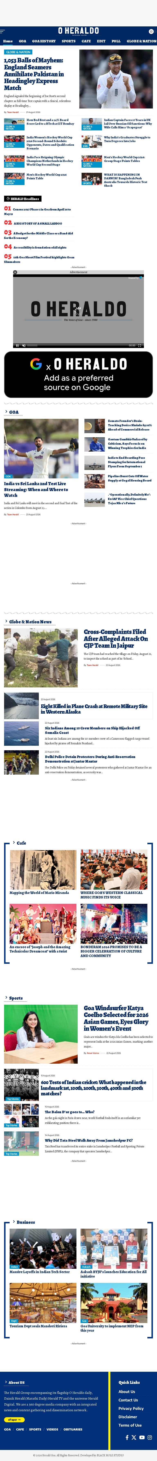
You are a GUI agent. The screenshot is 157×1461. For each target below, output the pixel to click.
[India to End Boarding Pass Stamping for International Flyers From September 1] (94, 463)
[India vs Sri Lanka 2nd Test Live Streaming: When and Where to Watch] (41, 448)
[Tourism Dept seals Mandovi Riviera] (43, 1303)
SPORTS (87, 183)
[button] (3, 31)
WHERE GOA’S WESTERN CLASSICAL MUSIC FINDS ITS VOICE (112, 895)
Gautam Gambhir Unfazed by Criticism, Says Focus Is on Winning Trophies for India (127, 443)
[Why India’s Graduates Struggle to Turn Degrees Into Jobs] (92, 142)
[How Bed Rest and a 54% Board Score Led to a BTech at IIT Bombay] (14, 124)
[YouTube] (142, 1437)
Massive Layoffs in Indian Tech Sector (40, 1271)
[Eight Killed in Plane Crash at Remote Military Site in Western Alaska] (21, 706)
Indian (14, 1266)
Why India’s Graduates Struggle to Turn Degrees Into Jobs (127, 139)
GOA (8, 476)
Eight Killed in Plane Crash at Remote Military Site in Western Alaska (94, 709)
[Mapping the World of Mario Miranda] (43, 870)
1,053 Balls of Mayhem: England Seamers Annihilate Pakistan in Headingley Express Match (34, 74)
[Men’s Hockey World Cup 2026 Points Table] (14, 179)
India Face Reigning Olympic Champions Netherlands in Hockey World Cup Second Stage (50, 161)
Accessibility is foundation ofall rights (40, 247)
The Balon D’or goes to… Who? (69, 1112)
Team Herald (13, 112)
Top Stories (13, 1099)
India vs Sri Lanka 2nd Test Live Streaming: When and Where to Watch (36, 489)
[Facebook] (127, 1437)
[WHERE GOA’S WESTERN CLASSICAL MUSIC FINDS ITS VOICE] (114, 870)
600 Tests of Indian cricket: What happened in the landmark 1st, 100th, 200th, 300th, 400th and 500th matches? (93, 1088)
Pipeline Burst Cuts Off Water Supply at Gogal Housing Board (129, 478)
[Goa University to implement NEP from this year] (114, 1303)
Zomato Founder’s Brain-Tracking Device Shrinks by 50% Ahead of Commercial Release (130, 425)
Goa (84, 1320)
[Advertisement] (78, 12)
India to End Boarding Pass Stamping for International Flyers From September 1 (126, 462)
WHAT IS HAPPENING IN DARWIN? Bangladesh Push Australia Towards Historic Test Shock (125, 180)
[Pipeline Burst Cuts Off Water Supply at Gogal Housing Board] (94, 481)
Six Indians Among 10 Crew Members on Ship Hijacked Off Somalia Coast (92, 730)
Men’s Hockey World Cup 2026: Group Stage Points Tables (124, 159)
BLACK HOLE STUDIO (110, 1455)
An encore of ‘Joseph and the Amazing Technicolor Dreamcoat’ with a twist (40, 949)
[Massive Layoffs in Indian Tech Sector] (43, 1249)
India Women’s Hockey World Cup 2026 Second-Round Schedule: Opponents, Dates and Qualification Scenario (50, 142)
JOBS (85, 146)
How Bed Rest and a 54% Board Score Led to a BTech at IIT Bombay (50, 122)
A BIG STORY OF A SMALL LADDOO (38, 223)
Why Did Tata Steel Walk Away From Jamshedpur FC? (89, 1140)
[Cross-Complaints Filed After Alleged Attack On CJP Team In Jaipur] (41, 657)
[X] (133, 1437)
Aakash (86, 1266)
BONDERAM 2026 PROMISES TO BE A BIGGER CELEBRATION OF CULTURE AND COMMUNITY (111, 951)
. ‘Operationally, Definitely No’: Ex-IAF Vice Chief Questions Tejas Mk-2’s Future (129, 499)
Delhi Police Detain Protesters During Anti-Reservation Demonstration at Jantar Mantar (90, 759)
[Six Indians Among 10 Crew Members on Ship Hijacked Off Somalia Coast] (21, 733)
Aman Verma (93, 1053)
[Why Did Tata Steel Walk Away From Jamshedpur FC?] (21, 1143)
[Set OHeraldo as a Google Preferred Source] (78, 374)
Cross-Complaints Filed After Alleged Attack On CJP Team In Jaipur (116, 638)
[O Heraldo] (78, 31)
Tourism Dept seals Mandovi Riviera (38, 1326)
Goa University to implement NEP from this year (112, 1328)
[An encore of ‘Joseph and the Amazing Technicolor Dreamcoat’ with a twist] (43, 924)
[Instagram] (150, 1437)
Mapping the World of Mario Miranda (39, 892)
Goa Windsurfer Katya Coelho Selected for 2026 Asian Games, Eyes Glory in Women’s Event (116, 1018)
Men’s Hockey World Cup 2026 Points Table (47, 176)
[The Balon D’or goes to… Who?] (21, 1115)
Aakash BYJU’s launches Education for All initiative (114, 1274)
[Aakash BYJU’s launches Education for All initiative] (114, 1249)
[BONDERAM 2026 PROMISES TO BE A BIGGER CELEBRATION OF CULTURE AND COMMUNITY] (114, 924)
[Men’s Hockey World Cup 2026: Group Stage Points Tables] (92, 161)
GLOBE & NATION (18, 52)
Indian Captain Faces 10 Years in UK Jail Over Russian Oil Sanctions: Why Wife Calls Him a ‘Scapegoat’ (128, 123)
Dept (13, 1320)
